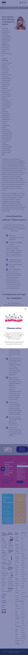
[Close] (25, 309)
